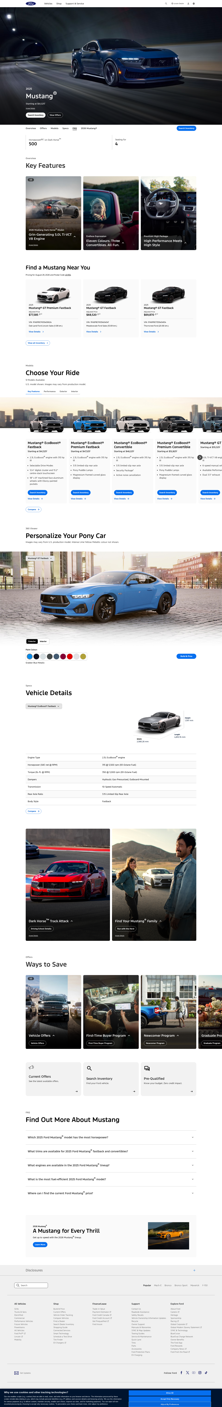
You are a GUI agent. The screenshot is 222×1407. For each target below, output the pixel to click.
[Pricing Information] (41, 315)
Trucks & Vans (20, 1312)
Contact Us (136, 1309)
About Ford (175, 1309)
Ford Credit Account (101, 1318)
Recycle (135, 1321)
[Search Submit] (166, 4)
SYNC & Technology (179, 1330)
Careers (174, 1312)
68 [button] (42, 139)
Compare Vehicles (61, 1318)
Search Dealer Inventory (63, 1324)
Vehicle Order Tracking (63, 1315)
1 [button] (133, 451)
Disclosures (34, 1270)
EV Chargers (58, 1343)
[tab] (34, 391)
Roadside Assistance (140, 1312)
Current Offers (59, 1312)
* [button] (43, 139)
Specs (65, 128)
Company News (177, 1349)
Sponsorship (176, 1318)
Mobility (17, 1339)
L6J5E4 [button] (68, 275)
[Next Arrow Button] (199, 457)
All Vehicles (19, 1330)
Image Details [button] (30, 108)
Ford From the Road (179, 1352)
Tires (134, 1343)
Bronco (168, 1285)
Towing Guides (138, 1333)
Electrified (18, 1315)
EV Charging (137, 1355)
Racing (174, 1321)
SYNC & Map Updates (141, 1330)
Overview (31, 128)
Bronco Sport (181, 1285)
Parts (134, 1346)
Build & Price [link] (59, 1309)
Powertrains (19, 1327)
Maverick (195, 1285)
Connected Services (61, 1330)
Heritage (174, 1315)
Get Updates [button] (25, 1373)
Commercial (19, 1318)
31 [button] (39, 314)
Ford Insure (97, 1324)
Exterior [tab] (32, 641)
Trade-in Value (98, 1309)
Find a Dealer (59, 1321)
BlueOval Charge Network (182, 1336)
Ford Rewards (176, 1346)
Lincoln (17, 1336)
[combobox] (40, 558)
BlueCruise (175, 1333)
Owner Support (138, 1324)
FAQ (75, 128)
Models (54, 128)
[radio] (30, 656)
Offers (43, 128)
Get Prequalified (99, 1321)
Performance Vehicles (23, 1321)
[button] (111, 599)
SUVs (16, 1309)
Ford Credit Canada (100, 1315)
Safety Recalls (138, 1315)
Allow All (169, 1393)
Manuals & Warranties (141, 1327)
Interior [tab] (43, 641)
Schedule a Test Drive (62, 1336)
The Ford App (176, 1343)
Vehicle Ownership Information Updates (149, 1318)
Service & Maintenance (141, 1336)
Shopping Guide (60, 1327)
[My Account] (188, 3)
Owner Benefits (177, 1339)
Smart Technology (61, 1333)
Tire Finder (58, 1339)
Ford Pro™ (18, 1333)
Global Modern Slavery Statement (185, 1327)
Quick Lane (136, 1339)
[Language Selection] (193, 3)
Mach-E (157, 1285)
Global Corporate (178, 1324)
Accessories (137, 1349)
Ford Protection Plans (141, 1352)
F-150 (205, 1285)
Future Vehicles (21, 1324)
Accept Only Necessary (170, 1399)
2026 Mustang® (89, 128)
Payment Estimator (100, 1312)
